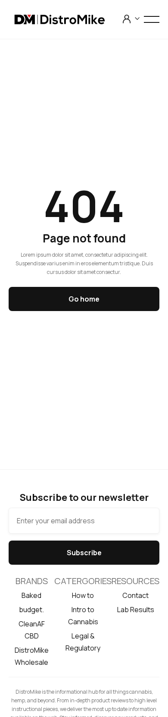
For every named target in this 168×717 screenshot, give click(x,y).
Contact (135, 595)
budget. (31, 609)
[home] (65, 19)
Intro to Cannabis (83, 615)
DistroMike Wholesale (32, 656)
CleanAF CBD (32, 630)
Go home (84, 299)
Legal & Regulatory (82, 642)
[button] (131, 19)
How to (83, 595)
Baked (31, 595)
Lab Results (135, 609)
